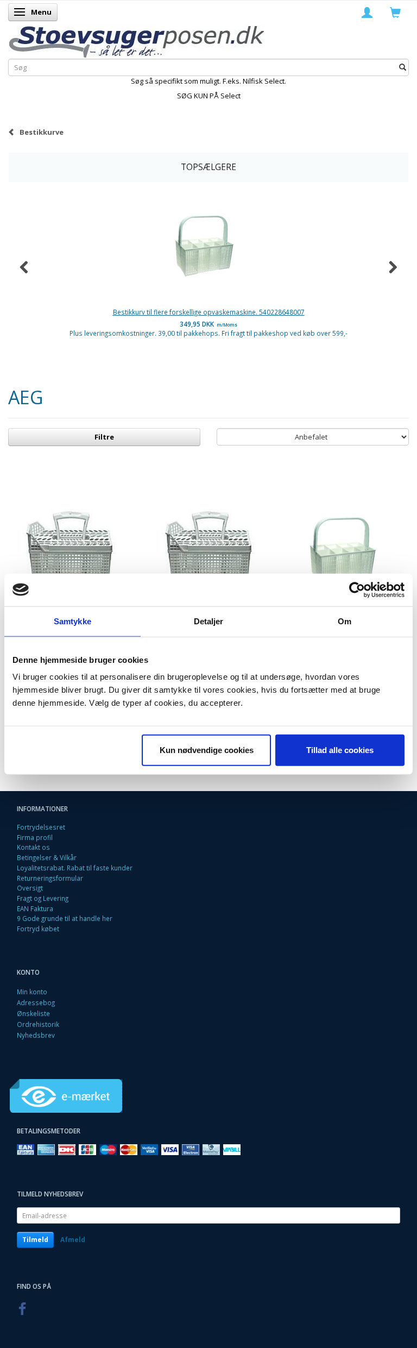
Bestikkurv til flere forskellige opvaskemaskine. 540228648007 (209, 312)
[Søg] (402, 67)
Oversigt (30, 887)
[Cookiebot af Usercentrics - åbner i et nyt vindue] (357, 589)
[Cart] (395, 12)
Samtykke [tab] (72, 620)
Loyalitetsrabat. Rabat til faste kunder (74, 867)
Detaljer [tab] (209, 620)
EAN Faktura (35, 908)
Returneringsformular (50, 878)
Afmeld (72, 1239)
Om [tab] (344, 620)
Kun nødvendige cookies (207, 750)
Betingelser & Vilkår (47, 857)
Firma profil (35, 837)
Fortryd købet (38, 928)
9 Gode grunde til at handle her (64, 918)
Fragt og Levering (42, 898)
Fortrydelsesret (41, 827)
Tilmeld (35, 1239)
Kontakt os (33, 847)
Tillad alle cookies (340, 750)
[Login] (367, 12)
